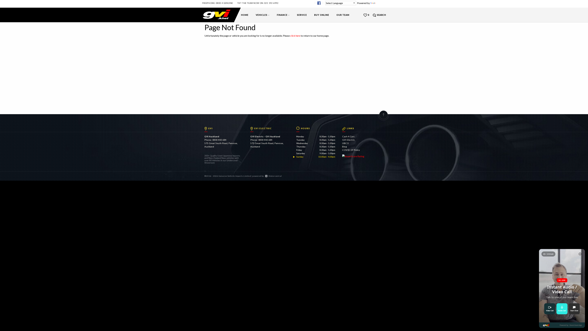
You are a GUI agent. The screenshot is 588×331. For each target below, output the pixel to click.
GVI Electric (348, 140)
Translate (381, 3)
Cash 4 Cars (348, 136)
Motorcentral (275, 176)
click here (295, 35)
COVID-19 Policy (351, 150)
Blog (344, 146)
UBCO (345, 143)
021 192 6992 (271, 3)
